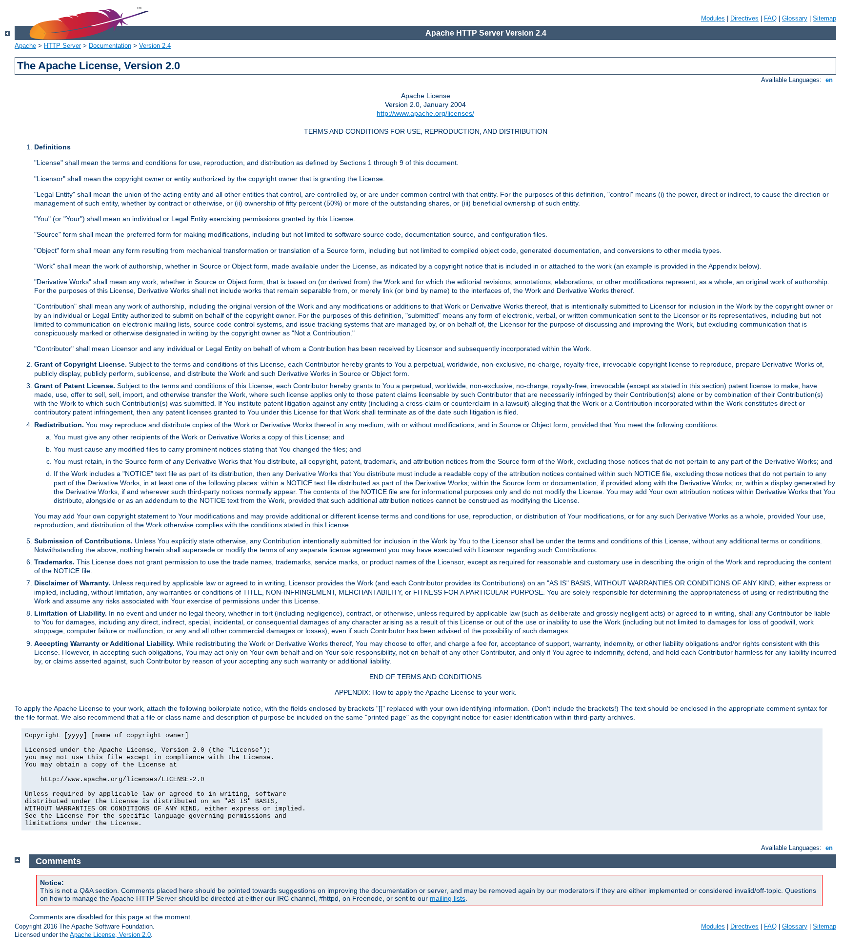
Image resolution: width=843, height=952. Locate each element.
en (829, 79)
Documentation (110, 45)
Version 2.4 (155, 45)
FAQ (770, 18)
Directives (744, 18)
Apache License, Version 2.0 (110, 934)
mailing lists (447, 898)
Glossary (794, 18)
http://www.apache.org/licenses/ (425, 113)
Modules (713, 18)
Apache (25, 45)
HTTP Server (62, 45)
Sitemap (824, 18)
